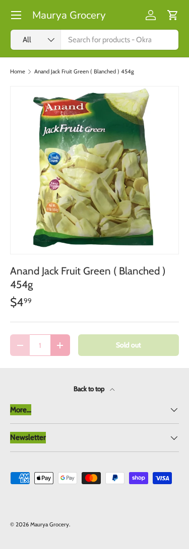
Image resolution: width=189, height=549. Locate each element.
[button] (173, 15)
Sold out (128, 345)
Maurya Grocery (49, 524)
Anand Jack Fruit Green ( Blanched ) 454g (84, 71)
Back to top (90, 389)
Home (17, 71)
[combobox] (94, 40)
